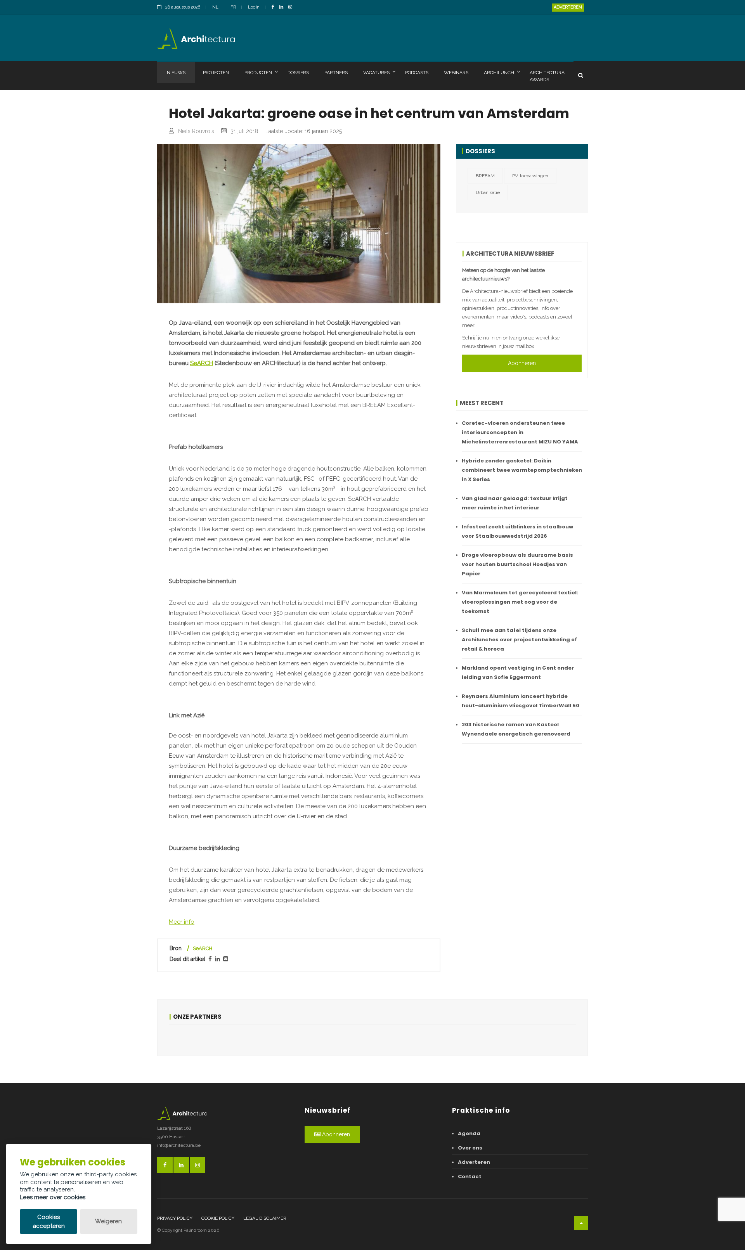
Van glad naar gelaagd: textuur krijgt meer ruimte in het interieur (515, 503)
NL (215, 7)
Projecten (216, 72)
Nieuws (176, 72)
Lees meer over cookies (52, 1197)
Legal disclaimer (264, 1218)
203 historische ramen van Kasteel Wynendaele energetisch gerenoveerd (516, 729)
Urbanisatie (488, 192)
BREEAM (485, 175)
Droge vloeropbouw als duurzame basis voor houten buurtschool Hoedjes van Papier (517, 564)
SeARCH (201, 363)
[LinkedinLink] (283, 7)
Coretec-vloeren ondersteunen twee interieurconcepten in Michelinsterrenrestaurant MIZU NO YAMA (520, 432)
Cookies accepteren (49, 1221)
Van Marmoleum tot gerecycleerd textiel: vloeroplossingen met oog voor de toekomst (520, 602)
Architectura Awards (547, 76)
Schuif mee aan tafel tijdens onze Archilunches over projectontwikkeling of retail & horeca (519, 640)
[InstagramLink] (292, 7)
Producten (258, 72)
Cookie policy (217, 1218)
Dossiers (298, 72)
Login (254, 7)
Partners (336, 72)
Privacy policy (174, 1218)
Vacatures (376, 72)
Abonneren (522, 363)
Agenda (469, 1133)
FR (233, 7)
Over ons (470, 1147)
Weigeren (108, 1221)
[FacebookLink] (275, 7)
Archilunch (499, 72)
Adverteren (568, 7)
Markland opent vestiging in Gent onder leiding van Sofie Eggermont (518, 672)
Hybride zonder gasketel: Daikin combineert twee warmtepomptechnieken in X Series (522, 470)
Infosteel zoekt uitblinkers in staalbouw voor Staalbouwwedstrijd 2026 (517, 531)
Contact (470, 1176)
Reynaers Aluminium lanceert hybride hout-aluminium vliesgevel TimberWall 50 (520, 701)
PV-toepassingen (530, 175)
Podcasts (416, 72)
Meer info (181, 921)
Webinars (456, 72)
